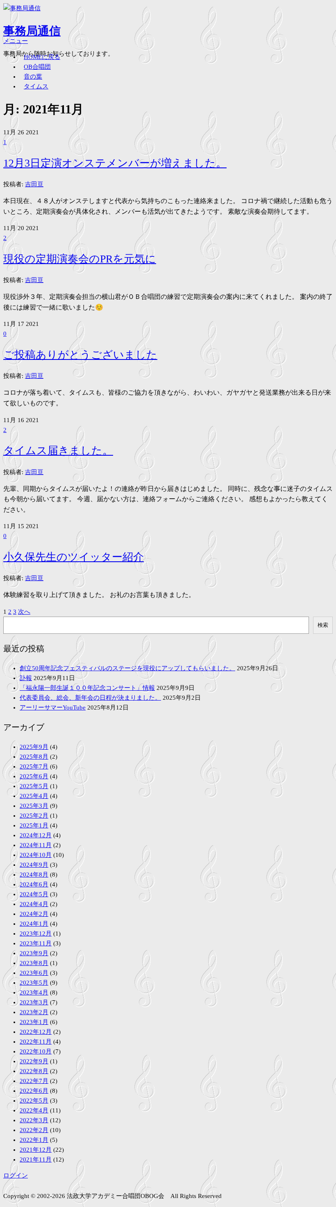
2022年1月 (34, 1140)
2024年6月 (34, 884)
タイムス (36, 86)
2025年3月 (34, 805)
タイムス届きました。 (58, 451)
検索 (323, 625)
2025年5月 (34, 786)
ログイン (15, 1175)
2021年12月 (36, 1149)
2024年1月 (34, 923)
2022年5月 (34, 1100)
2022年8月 (34, 1071)
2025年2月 (34, 815)
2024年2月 (34, 914)
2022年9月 (34, 1061)
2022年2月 (34, 1130)
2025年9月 (34, 747)
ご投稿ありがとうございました (80, 355)
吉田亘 (34, 184)
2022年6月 (34, 1090)
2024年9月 (34, 864)
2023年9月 (34, 953)
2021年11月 (36, 1159)
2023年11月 (36, 943)
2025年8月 (34, 756)
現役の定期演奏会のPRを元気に (79, 259)
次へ (24, 611)
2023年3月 (34, 1002)
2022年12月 (36, 1031)
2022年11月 (36, 1041)
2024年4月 (34, 904)
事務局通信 (32, 31)
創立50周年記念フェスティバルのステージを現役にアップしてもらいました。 (127, 668)
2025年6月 (34, 776)
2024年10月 (36, 855)
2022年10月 (36, 1051)
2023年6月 (34, 973)
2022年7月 (34, 1081)
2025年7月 (34, 766)
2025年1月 (34, 825)
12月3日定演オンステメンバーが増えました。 (115, 163)
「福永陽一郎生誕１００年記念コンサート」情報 (87, 688)
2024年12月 (36, 835)
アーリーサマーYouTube (53, 707)
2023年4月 (34, 992)
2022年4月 (34, 1110)
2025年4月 (34, 796)
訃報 (26, 678)
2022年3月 (34, 1120)
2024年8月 (34, 874)
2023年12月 (36, 933)
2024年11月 (36, 845)
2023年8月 (34, 963)
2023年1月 (34, 1022)
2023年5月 (34, 982)
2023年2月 (34, 1012)
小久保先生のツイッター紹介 (73, 557)
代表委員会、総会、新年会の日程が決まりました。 (90, 697)
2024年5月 (34, 894)
